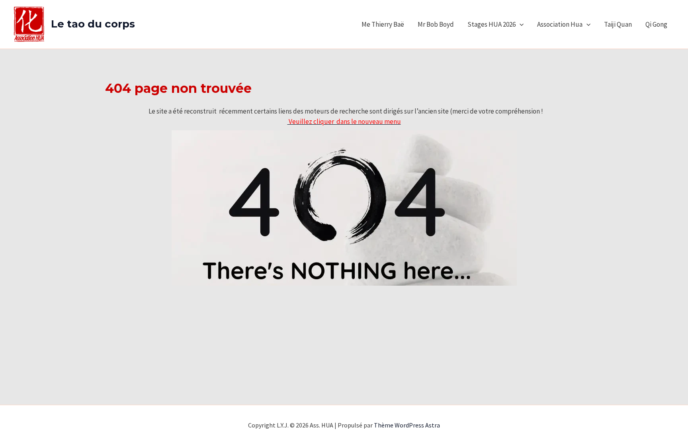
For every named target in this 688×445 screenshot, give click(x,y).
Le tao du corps (93, 24)
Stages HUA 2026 (491, 24)
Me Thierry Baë (383, 24)
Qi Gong (656, 24)
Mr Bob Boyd (436, 24)
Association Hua (559, 24)
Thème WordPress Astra (407, 425)
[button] (520, 24)
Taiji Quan (618, 24)
